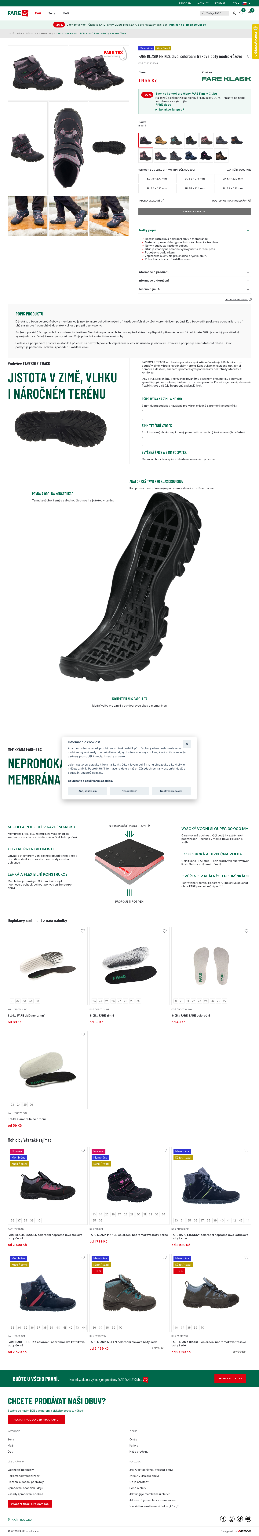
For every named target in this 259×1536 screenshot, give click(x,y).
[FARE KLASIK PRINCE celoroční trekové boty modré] (237, 140)
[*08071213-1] (129, 966)
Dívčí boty (30, 33)
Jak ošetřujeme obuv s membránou (153, 1500)
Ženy (52, 13)
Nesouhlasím (129, 790)
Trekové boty (46, 33)
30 (138, 1001)
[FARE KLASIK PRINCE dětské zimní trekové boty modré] (145, 155)
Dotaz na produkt (236, 299)
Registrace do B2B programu (36, 1419)
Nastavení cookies (171, 790)
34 (31, 1001)
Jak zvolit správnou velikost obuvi (151, 1470)
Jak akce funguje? (171, 109)
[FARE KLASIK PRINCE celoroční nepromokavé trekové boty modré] (191, 155)
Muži (66, 13)
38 (25, 1220)
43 (241, 1220)
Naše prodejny (139, 1452)
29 (131, 1001)
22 (193, 1001)
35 (37, 1001)
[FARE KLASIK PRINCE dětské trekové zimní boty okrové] (161, 140)
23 (94, 1001)
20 (182, 1001)
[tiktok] (240, 1521)
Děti (38, 13)
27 (119, 1001)
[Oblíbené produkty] (241, 14)
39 (32, 1220)
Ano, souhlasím (87, 790)
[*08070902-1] (47, 1070)
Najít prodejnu (22, 1519)
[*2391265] (129, 1293)
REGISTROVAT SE (230, 1378)
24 (100, 1001)
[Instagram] (232, 1521)
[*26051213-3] (47, 966)
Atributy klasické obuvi (144, 1476)
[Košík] (249, 14)
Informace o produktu (153, 272)
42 (234, 1220)
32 (18, 1001)
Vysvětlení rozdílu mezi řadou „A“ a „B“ (155, 1506)
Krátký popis (147, 230)
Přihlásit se (176, 24)
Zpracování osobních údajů (25, 1488)
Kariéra (134, 1445)
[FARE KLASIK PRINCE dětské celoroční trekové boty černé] (206, 140)
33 (24, 1001)
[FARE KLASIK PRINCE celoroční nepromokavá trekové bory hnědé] (221, 155)
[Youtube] (248, 1521)
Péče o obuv (138, 1488)
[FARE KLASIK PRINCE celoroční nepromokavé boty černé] (206, 155)
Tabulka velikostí (149, 200)
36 (12, 1220)
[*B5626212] (211, 1186)
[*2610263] (211, 1293)
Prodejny (185, 3)
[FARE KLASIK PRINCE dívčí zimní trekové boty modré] (161, 155)
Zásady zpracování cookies (25, 1494)
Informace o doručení (153, 280)
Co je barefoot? (140, 1482)
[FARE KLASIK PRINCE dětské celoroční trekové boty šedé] (176, 140)
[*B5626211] (47, 1293)
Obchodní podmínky (21, 1470)
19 (175, 1001)
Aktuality (203, 3)
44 (247, 1220)
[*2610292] (47, 1186)
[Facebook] (223, 1521)
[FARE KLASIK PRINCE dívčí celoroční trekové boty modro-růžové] (146, 140)
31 (12, 1001)
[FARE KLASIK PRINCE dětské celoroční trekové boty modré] (191, 140)
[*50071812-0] (211, 966)
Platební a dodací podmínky (26, 1482)
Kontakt (220, 3)
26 (113, 1001)
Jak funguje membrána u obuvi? (150, 1494)
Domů (11, 33)
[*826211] (129, 1186)
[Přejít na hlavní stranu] (18, 15)
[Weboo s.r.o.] (244, 1531)
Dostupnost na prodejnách (230, 200)
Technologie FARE (150, 289)
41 (228, 1220)
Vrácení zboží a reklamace (30, 1504)
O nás (133, 1439)
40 (39, 1220)
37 (19, 1220)
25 (106, 1001)
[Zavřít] (187, 744)
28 (125, 1001)
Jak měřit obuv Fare (239, 169)
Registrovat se (196, 24)
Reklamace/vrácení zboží (24, 1476)
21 (188, 1001)
